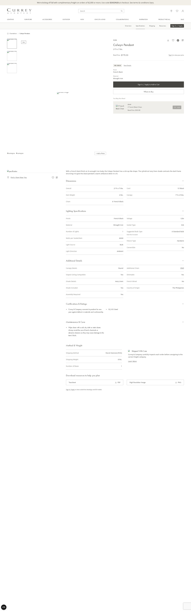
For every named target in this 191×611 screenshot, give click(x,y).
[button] (62, 93)
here (152, 2)
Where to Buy (148, 92)
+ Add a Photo (100, 153)
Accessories (47, 19)
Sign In (171, 55)
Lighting (10, 19)
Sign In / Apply (177, 26)
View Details (127, 65)
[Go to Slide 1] (12, 44)
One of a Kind (100, 19)
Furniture (28, 19)
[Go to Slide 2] (12, 56)
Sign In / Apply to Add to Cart (148, 84)
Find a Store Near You (19, 177)
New (82, 19)
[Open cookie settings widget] (3, 607)
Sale (182, 19)
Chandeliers (13, 33)
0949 (182, 268)
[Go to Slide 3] (12, 68)
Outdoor (66, 19)
